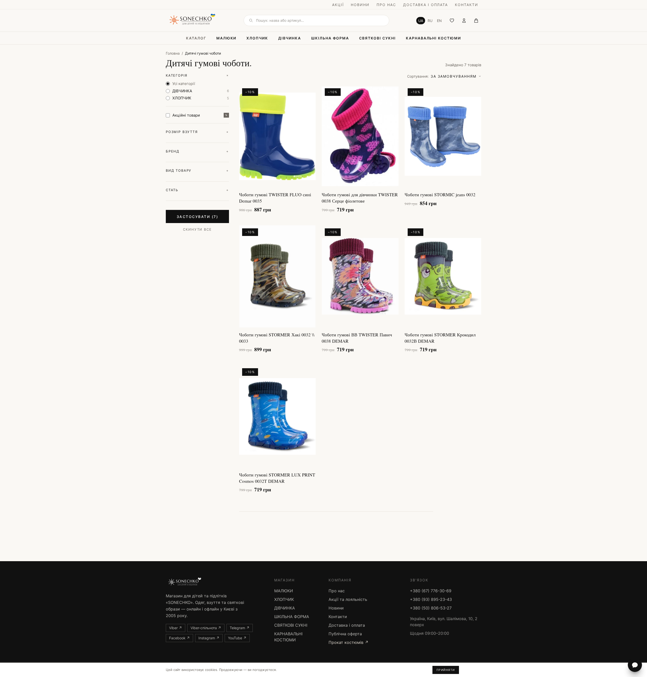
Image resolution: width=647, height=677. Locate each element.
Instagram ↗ (208, 638)
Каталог (196, 38)
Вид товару (197, 170)
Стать (197, 190)
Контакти (466, 5)
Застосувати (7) (197, 216)
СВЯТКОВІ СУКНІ (377, 38)
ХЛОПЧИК (257, 38)
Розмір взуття (197, 132)
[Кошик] (476, 20)
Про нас (386, 5)
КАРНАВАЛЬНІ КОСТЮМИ (433, 38)
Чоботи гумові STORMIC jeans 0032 (440, 194)
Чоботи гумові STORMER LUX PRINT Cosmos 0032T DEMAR (277, 478)
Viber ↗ (175, 628)
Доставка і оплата (425, 5)
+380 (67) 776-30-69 (430, 590)
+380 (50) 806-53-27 (431, 607)
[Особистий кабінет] (464, 20)
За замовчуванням (441, 76)
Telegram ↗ (239, 628)
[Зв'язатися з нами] (635, 665)
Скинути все (197, 229)
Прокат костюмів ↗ (348, 642)
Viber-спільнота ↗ (206, 628)
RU (430, 20)
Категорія (197, 75)
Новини (360, 5)
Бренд (197, 151)
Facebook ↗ (179, 638)
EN (439, 20)
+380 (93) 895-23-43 (431, 599)
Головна (173, 53)
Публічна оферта (345, 633)
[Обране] (452, 20)
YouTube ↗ (237, 638)
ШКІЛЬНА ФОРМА (330, 38)
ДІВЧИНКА (289, 38)
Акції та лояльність (348, 599)
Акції (338, 5)
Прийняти (445, 670)
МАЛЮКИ (226, 38)
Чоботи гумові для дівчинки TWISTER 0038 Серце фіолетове (360, 197)
